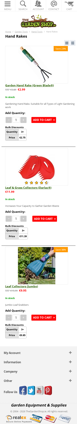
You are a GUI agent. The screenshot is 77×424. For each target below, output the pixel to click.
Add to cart (42, 120)
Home (8, 31)
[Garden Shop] (38, 21)
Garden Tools (21, 31)
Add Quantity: (15, 113)
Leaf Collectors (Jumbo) (21, 286)
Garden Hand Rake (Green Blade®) (29, 85)
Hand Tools (36, 31)
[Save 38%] (36, 265)
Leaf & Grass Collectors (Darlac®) (28, 187)
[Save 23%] (36, 64)
